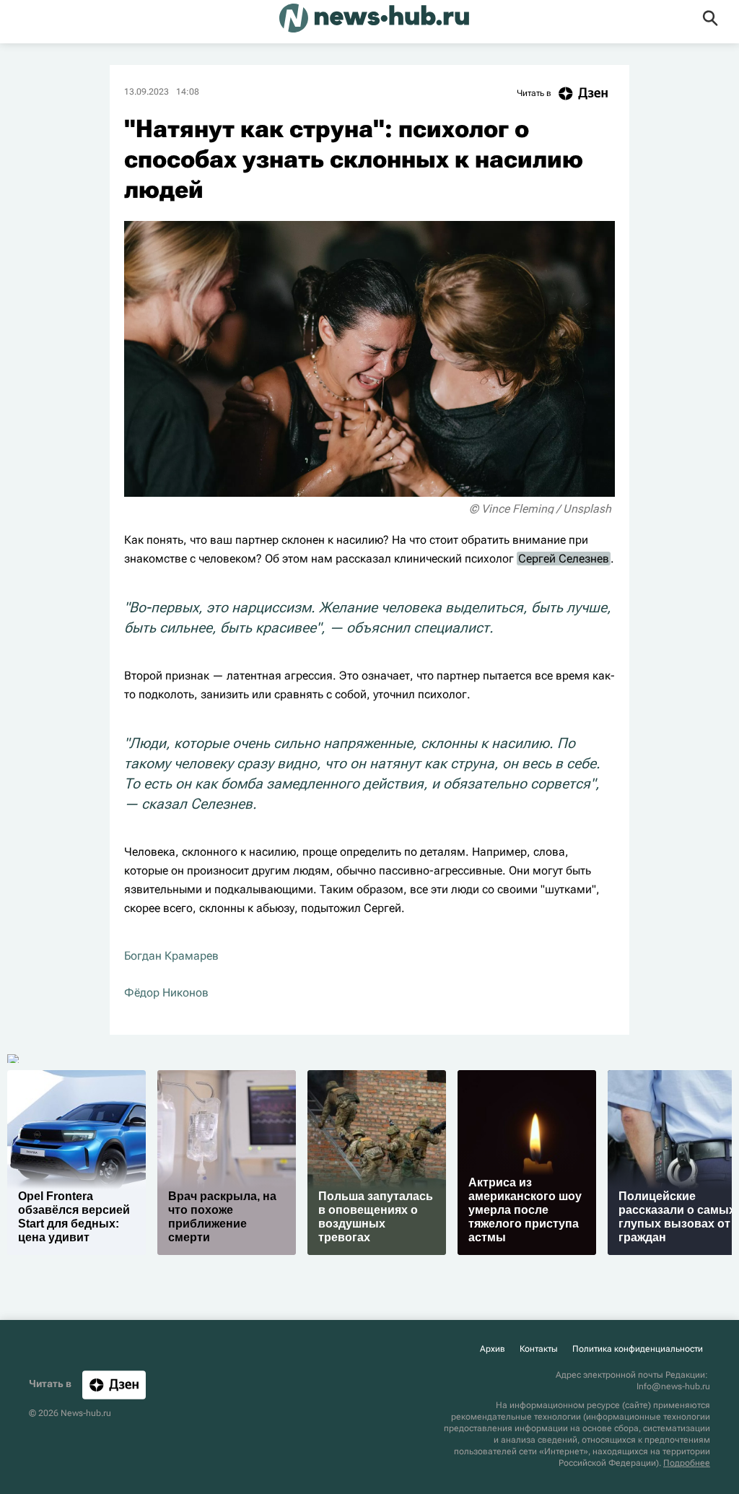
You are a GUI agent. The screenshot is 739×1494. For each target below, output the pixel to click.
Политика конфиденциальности (637, 1349)
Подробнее (686, 1463)
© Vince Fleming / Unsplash (540, 509)
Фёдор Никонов (166, 992)
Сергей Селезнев (563, 558)
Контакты (539, 1349)
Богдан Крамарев (171, 956)
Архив (492, 1349)
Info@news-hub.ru (673, 1386)
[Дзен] (114, 1384)
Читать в (534, 93)
